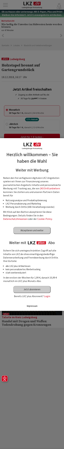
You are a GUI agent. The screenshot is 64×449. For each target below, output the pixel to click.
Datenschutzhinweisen (15, 219)
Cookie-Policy (44, 219)
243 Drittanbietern (50, 188)
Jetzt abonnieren (32, 289)
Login (47, 296)
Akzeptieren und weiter (32, 230)
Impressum (32, 306)
